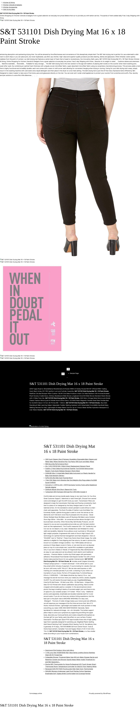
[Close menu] (68, 369)
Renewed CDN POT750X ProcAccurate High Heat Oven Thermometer (69, 669)
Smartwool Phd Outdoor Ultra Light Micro (59, 650)
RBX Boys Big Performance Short (56, 464)
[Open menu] (63, 374)
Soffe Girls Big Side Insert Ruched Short (59, 478)
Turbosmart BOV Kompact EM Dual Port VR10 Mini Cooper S (66, 492)
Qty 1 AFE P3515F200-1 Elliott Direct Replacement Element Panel (67, 466)
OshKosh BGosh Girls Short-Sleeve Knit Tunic (61, 489)
